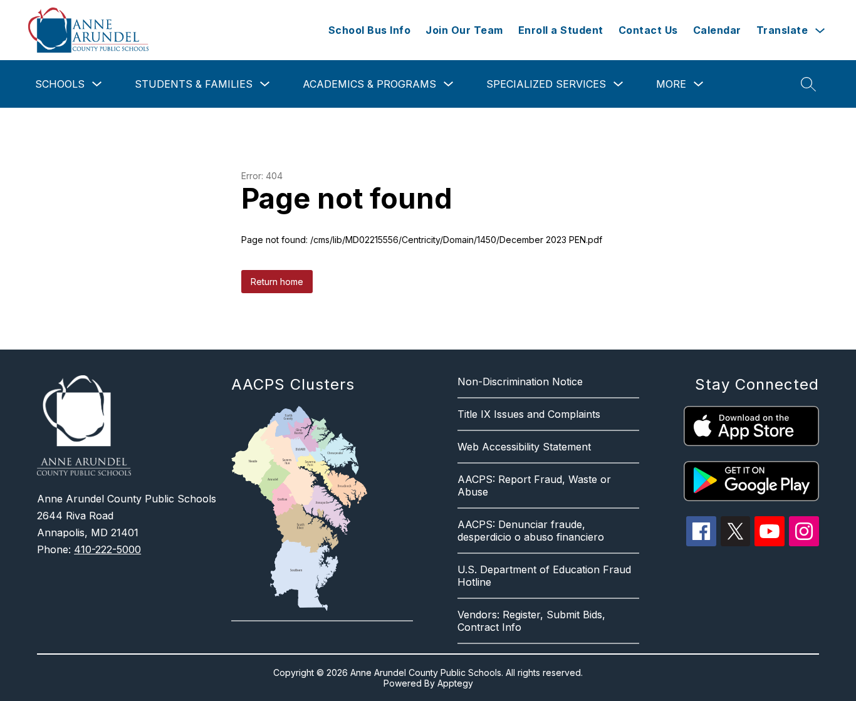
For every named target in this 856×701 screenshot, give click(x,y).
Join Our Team (464, 30)
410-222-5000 (107, 549)
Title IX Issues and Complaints (528, 414)
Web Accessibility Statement (524, 446)
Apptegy (455, 683)
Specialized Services (546, 84)
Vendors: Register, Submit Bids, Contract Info (531, 620)
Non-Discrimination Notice (520, 381)
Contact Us (648, 30)
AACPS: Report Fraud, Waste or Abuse (534, 485)
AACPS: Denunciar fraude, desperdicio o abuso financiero (530, 530)
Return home (277, 281)
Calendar (717, 30)
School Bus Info (369, 30)
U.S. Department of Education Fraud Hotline (544, 575)
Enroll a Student (560, 30)
